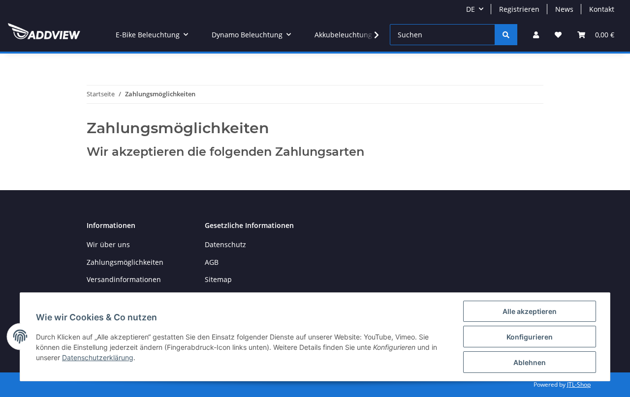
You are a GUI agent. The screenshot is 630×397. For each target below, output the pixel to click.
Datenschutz (225, 244)
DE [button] (470, 9)
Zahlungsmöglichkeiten (125, 262)
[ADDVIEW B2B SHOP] (44, 35)
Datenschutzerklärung (97, 357)
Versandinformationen (124, 279)
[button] (536, 35)
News (564, 9)
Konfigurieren (529, 337)
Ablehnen (529, 362)
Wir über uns (108, 244)
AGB (212, 262)
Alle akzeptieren (530, 311)
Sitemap (218, 279)
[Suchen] (506, 34)
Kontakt (601, 9)
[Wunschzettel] (558, 35)
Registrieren (519, 9)
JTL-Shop (579, 384)
